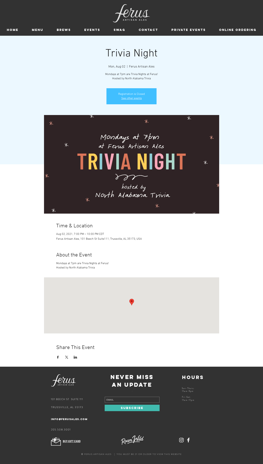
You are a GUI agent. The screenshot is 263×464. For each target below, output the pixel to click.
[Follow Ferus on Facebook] (188, 440)
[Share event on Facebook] (58, 357)
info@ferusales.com (69, 419)
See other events (131, 98)
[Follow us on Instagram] (181, 440)
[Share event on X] (66, 357)
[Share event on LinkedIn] (75, 357)
